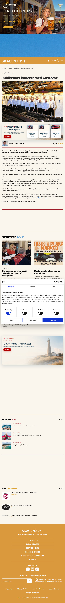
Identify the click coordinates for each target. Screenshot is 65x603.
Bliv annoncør (32, 548)
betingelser (41, 581)
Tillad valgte (32, 320)
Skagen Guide (22, 589)
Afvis (11, 320)
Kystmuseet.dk (42, 198)
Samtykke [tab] (11, 286)
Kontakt (32, 560)
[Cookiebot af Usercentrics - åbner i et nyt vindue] (55, 282)
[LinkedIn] (58, 144)
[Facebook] (60, 144)
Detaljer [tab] (32, 286)
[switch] (24, 313)
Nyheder (32, 540)
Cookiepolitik (30, 598)
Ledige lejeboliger (32, 593)
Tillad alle (53, 320)
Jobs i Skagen (54, 589)
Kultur (10, 68)
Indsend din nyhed (32, 552)
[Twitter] (62, 144)
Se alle (61, 419)
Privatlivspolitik (42, 598)
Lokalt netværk (38, 589)
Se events (7, 136)
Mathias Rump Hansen (16, 144)
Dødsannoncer (32, 544)
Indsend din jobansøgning (32, 556)
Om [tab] (54, 286)
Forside (4, 68)
